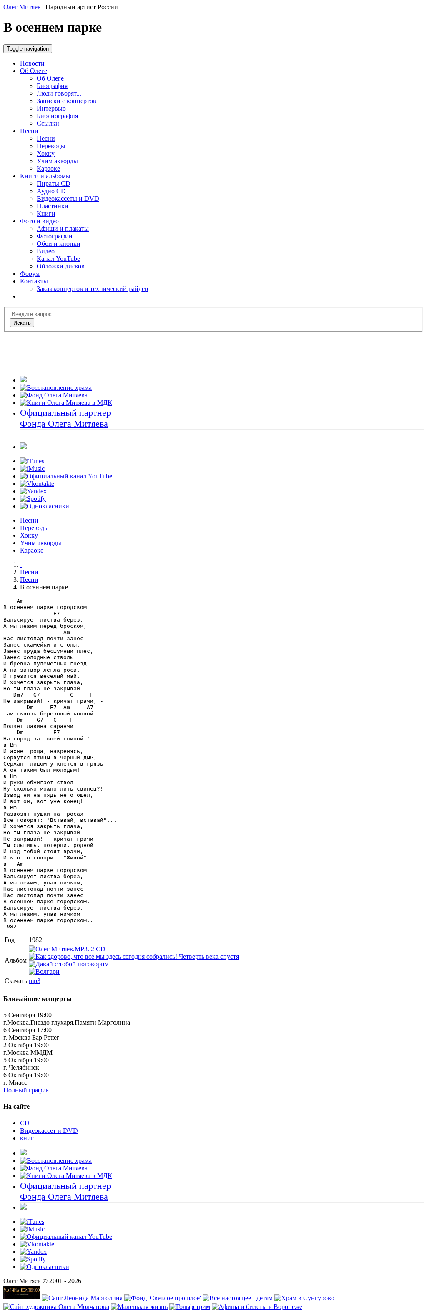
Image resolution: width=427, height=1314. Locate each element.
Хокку (29, 535)
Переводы (34, 527)
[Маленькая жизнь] (139, 1306)
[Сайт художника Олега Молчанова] (56, 1306)
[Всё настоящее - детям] (238, 1297)
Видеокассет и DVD (49, 1130)
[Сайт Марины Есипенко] (21, 1297)
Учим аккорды (40, 542)
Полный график (26, 1090)
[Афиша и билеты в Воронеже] (257, 1306)
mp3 (34, 980)
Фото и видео (39, 221)
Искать (22, 323)
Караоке (31, 550)
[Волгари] (44, 971)
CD (25, 1123)
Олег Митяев (22, 6)
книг (27, 1138)
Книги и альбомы (45, 175)
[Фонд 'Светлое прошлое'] (162, 1297)
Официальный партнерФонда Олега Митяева (65, 418)
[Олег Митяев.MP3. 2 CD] (67, 949)
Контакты (34, 281)
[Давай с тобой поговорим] (69, 964)
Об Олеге (33, 70)
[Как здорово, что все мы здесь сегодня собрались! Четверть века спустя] (134, 956)
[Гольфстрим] (189, 1306)
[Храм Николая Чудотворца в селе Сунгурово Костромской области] (304, 1297)
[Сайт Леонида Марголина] (82, 1297)
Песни (29, 130)
